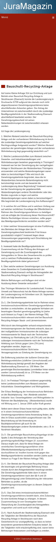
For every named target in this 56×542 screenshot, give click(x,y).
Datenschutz (27, 539)
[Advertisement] (28, 52)
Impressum (37, 539)
